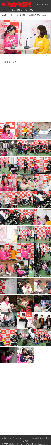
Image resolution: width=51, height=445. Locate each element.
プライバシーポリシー (21, 438)
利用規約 (5, 438)
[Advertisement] (25, 93)
